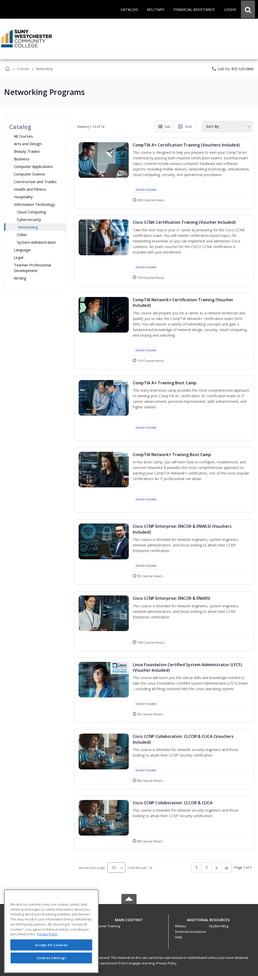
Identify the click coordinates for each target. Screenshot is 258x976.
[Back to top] (129, 922)
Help (178, 937)
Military (180, 926)
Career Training (108, 926)
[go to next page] (217, 867)
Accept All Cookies (51, 945)
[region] (51, 931)
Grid (188, 126)
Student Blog (218, 926)
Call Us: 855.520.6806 (232, 68)
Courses (23, 69)
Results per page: (92, 867)
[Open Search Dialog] (248, 9)
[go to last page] (227, 867)
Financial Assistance (190, 931)
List (167, 126)
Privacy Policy (166, 963)
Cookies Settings (51, 958)
